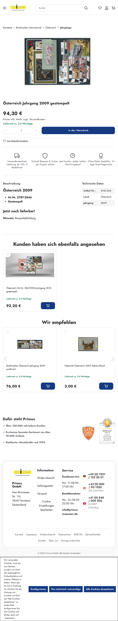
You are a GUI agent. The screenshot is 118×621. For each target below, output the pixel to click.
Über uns (53, 540)
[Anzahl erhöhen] (36, 130)
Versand (42, 494)
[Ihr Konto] (106, 8)
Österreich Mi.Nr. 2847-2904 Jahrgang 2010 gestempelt (28, 289)
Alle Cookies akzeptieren (100, 589)
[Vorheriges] (5, 360)
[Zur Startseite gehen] (22, 8)
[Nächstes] (112, 360)
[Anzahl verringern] (5, 130)
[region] (59, 65)
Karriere (19, 534)
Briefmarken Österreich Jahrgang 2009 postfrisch (25, 367)
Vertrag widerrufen (70, 540)
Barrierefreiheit (92, 534)
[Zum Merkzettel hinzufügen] (7, 254)
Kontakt (42, 540)
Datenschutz (64, 534)
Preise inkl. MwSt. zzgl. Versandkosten (24, 119)
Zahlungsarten (45, 486)
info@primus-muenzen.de (70, 512)
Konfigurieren (38, 589)
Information (45, 470)
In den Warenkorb (78, 130)
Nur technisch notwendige (66, 589)
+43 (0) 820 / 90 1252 (96, 486)
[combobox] (59, 8)
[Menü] (5, 8)
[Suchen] (86, 8)
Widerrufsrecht (45, 478)
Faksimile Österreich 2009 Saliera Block (85, 365)
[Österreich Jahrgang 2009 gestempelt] (57, 65)
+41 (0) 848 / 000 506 (96, 499)
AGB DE (78, 534)
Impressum (31, 534)
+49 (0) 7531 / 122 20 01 (96, 476)
